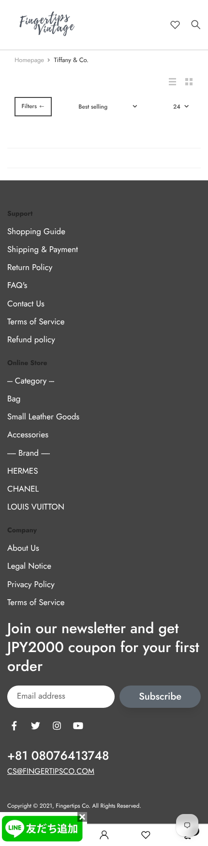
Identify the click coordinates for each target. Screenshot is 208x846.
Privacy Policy (31, 585)
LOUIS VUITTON (35, 507)
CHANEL (23, 489)
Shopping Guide (36, 232)
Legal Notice (29, 567)
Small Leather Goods (43, 417)
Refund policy (31, 340)
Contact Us (26, 304)
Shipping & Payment (42, 249)
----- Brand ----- (28, 453)
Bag (13, 399)
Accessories (27, 435)
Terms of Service (35, 322)
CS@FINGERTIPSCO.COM (50, 771)
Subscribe (160, 697)
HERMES (22, 471)
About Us (23, 549)
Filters (29, 106)
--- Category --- (30, 381)
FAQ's (17, 286)
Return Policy (29, 268)
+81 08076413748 (58, 756)
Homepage (29, 59)
